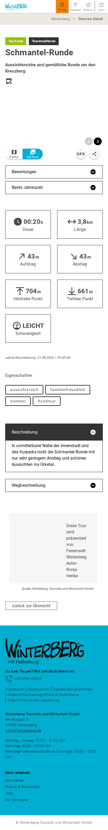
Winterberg (60, 19)
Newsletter (14, 780)
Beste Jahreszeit (27, 187)
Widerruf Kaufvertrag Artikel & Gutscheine (43, 695)
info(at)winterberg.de (23, 730)
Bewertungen (24, 171)
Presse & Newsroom (22, 787)
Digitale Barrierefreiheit (72, 689)
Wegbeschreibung (28, 485)
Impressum (14, 689)
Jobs (9, 793)
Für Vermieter (17, 800)
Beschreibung (24, 432)
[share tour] (94, 154)
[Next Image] (98, 141)
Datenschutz (39, 689)
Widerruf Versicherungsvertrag (33, 700)
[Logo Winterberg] (20, 6)
